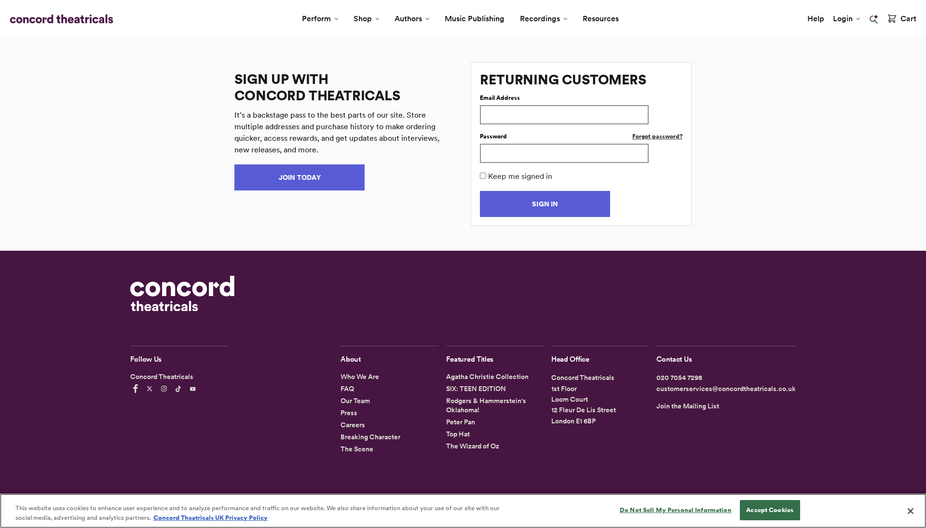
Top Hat (458, 434)
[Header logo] (59, 19)
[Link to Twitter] (151, 388)
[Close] (910, 511)
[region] (463, 511)
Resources (601, 18)
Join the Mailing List (687, 406)
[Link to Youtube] (194, 388)
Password (493, 136)
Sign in (545, 204)
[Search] (874, 19)
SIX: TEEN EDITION (476, 389)
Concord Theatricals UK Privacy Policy (210, 517)
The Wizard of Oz (472, 446)
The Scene (356, 449)
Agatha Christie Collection (487, 376)
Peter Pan (460, 422)
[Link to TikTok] (180, 388)
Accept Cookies (769, 510)
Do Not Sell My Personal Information (676, 510)
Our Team (355, 401)
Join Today (300, 177)
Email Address (500, 98)
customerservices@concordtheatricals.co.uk (726, 389)
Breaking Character (370, 437)
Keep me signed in (520, 176)
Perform (316, 18)
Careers (352, 425)
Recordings (540, 18)
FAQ (347, 389)
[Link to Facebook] (137, 388)
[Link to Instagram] (165, 388)
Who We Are (359, 376)
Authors (408, 18)
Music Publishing (474, 18)
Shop (363, 18)
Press (348, 413)
